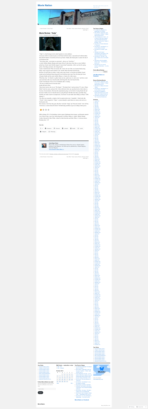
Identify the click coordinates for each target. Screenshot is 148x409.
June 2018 (96, 236)
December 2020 (97, 195)
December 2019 (97, 211)
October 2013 (97, 314)
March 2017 (97, 257)
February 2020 (97, 208)
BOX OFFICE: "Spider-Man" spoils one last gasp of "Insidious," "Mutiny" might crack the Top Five (102, 34)
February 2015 (97, 292)
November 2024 (97, 130)
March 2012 (97, 340)
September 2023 (97, 149)
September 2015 (97, 282)
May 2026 (96, 105)
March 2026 (97, 107)
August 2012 (97, 333)
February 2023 (97, 159)
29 (62, 381)
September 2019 (97, 215)
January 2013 (97, 326)
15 (62, 377)
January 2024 (97, 143)
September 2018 (97, 232)
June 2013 (96, 319)
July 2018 (96, 235)
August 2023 (97, 150)
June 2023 (96, 153)
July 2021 (96, 185)
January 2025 (97, 127)
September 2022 (97, 166)
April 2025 (97, 123)
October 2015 (97, 280)
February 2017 (97, 258)
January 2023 (97, 160)
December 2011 (97, 344)
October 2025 (97, 114)
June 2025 (96, 120)
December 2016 (97, 261)
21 (59, 379)
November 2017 (97, 246)
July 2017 (96, 251)
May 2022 (96, 171)
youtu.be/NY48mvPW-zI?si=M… (101, 361)
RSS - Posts (60, 366)
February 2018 (97, 242)
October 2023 (97, 148)
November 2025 (97, 113)
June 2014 (96, 303)
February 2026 (97, 109)
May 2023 (96, 155)
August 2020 (97, 200)
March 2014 (97, 307)
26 (72, 379)
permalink (77, 154)
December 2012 (97, 328)
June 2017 (96, 253)
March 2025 (97, 124)
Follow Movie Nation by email (45, 382)
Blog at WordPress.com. (105, 405)
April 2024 (97, 139)
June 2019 (96, 220)
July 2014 (96, 301)
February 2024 (97, 142)
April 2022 (97, 173)
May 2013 (96, 321)
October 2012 (97, 330)
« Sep (57, 383)
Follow (40, 392)
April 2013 (97, 322)
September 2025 (97, 116)
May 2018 (96, 238)
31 (67, 381)
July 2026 (96, 102)
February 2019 (97, 225)
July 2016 (96, 268)
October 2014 (97, 297)
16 (64, 377)
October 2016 (97, 264)
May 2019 (96, 221)
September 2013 (97, 315)
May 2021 (96, 188)
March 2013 (97, 323)
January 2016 (97, 276)
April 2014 (97, 305)
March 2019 (97, 224)
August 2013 (97, 316)
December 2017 (97, 244)
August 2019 (97, 217)
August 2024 (97, 134)
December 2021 (97, 178)
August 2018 (97, 233)
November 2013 (97, 312)
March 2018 (97, 240)
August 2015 (97, 283)
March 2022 (97, 174)
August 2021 (97, 184)
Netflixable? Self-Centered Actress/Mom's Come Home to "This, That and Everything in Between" (101, 53)
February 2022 (97, 175)
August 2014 (97, 300)
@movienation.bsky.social (98, 379)
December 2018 (97, 228)
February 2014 (97, 308)
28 (59, 381)
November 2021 (97, 179)
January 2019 (97, 226)
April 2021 (97, 189)
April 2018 (97, 239)
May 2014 (96, 304)
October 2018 (97, 231)
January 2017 (97, 260)
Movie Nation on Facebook (82, 400)
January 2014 (97, 310)
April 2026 (97, 106)
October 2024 (97, 131)
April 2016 (97, 272)
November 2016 (97, 262)
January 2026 (97, 110)
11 (69, 376)
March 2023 (97, 157)
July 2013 (96, 318)
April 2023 (97, 156)
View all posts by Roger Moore (56, 149)
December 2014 (97, 294)
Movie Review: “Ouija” (48, 33)
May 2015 (96, 287)
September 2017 (97, 249)
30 (64, 381)
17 (67, 377)
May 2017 (96, 254)
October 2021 (97, 181)
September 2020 (97, 199)
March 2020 (97, 207)
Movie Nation (45, 5)
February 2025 (97, 125)
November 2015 (97, 279)
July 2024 (96, 135)
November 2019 (97, 213)
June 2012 (96, 336)
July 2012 (96, 334)
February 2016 (97, 275)
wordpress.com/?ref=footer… (100, 350)
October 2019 (97, 214)
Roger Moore (55, 35)
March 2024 (97, 141)
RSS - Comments (61, 368)
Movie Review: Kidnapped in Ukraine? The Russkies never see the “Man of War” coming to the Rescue (101, 93)
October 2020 (97, 197)
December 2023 (97, 145)
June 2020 (96, 203)
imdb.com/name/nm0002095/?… (100, 355)
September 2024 (97, 132)
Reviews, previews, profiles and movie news (59, 154)
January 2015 (97, 293)
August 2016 (97, 267)
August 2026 (97, 101)
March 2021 (97, 191)
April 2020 (97, 206)
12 (72, 376)
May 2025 (96, 121)
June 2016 (96, 269)
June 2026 (96, 103)
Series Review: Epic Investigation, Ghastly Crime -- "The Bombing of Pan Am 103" (101, 62)
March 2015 (97, 290)
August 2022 (97, 167)
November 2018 (97, 229)
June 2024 (96, 137)
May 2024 (96, 138)
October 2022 (97, 164)
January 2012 (97, 343)
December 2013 (97, 311)
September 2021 (97, 182)
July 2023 (96, 152)
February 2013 (97, 325)
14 (59, 377)
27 (57, 381)
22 (62, 379)
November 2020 (97, 196)
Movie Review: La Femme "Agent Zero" (83, 384)
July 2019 (96, 218)
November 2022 (97, 163)
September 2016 (97, 265)
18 (69, 377)
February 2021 (97, 192)
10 (67, 376)
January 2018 (97, 243)
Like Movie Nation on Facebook (98, 75)
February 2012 (97, 341)
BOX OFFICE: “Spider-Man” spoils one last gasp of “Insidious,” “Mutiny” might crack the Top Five (102, 83)
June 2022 (96, 170)
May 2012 (96, 337)
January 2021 (97, 193)
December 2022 (97, 161)
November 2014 (97, 296)
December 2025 (97, 112)
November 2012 (97, 329)
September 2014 (97, 298)
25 (69, 379)
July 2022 (96, 168)
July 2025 (96, 119)
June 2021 (96, 186)
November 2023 (97, 146)
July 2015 (96, 285)
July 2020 (96, 202)
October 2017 (97, 247)
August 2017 (97, 250)
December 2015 (97, 278)
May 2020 (96, 204)
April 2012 (97, 339)
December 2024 (97, 128)
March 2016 (97, 274)
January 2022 (97, 177)
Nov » (72, 383)
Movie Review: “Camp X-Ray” (46, 28)
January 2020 (97, 210)
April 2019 (97, 222)
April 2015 (97, 289)
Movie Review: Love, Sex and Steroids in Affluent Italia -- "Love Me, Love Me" (102, 66)
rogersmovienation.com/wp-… (100, 348)
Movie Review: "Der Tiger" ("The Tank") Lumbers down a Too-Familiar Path (101, 58)
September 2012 (97, 332)
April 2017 (97, 256)
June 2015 (96, 286)
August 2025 (97, 117)
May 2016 (96, 271)
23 (64, 379)
